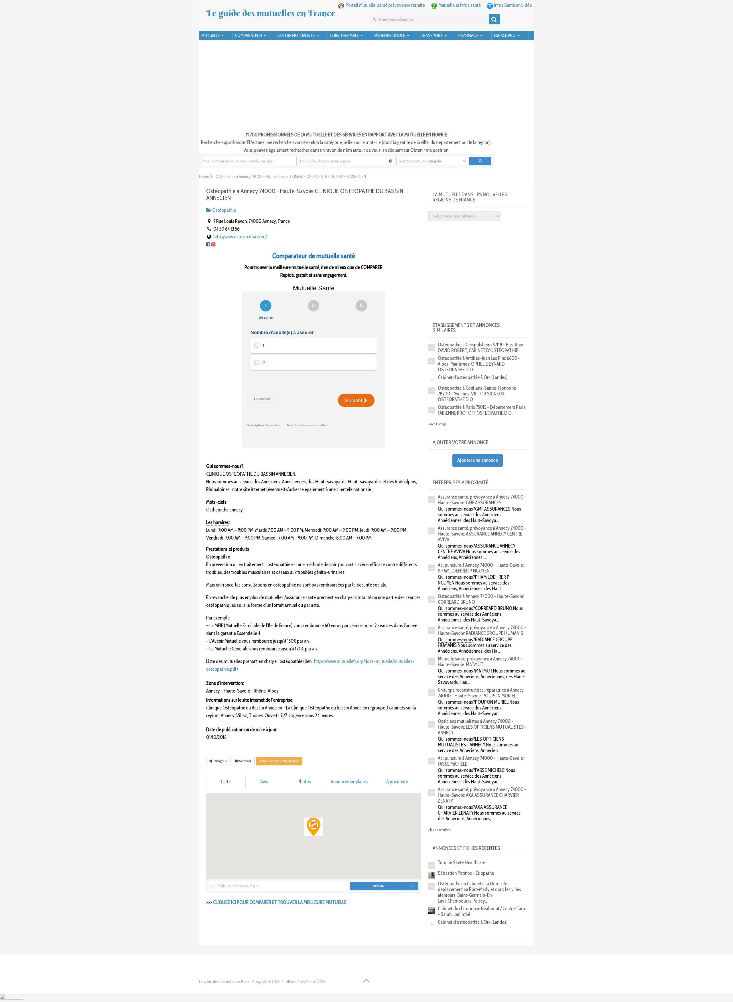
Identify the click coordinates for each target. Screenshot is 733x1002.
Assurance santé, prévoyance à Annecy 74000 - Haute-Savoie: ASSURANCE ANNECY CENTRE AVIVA (482, 533)
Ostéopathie (223, 210)
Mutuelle (210, 35)
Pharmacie (468, 35)
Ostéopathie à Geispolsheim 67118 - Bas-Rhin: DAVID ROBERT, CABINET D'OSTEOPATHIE (481, 347)
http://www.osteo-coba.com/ (240, 237)
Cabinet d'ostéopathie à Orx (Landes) (473, 377)
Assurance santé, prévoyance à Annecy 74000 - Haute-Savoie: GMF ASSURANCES (482, 499)
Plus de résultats (439, 830)
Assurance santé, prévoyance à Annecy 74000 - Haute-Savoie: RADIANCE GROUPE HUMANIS (482, 630)
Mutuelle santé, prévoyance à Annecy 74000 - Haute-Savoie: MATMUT (480, 661)
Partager (218, 761)
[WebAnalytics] (11, 998)
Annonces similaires (349, 782)
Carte (226, 782)
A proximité (397, 782)
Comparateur (248, 35)
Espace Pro (505, 35)
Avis (264, 782)
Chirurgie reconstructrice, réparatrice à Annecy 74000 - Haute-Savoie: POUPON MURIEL (481, 693)
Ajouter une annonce (477, 460)
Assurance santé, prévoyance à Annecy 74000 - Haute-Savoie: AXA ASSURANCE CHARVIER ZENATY (482, 795)
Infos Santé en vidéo (513, 5)
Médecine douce (389, 35)
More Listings (437, 424)
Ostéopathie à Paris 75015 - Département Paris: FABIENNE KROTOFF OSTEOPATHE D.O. (482, 410)
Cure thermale (344, 35)
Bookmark (244, 761)
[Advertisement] (366, 86)
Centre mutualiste (296, 35)
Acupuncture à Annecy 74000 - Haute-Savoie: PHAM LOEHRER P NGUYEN (481, 568)
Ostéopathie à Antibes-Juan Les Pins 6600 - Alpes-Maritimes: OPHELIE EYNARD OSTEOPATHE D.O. (479, 363)
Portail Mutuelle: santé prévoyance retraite (385, 5)
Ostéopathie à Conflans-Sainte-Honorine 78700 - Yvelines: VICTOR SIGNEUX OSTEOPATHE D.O (477, 393)
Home (204, 176)
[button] (313, 827)
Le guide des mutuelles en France (270, 13)
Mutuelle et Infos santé (459, 5)
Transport (432, 35)
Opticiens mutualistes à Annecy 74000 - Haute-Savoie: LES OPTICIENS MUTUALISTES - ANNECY (482, 727)
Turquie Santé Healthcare (461, 862)
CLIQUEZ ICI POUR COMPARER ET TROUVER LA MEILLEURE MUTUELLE (279, 902)
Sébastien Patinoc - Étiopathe (466, 873)
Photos (304, 782)
